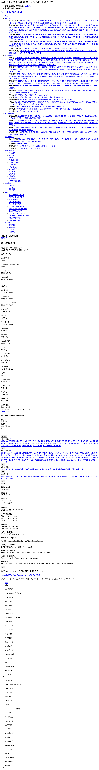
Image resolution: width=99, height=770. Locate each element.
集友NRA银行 (32, 92)
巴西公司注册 (45, 34)
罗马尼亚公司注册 (82, 30)
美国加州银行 (68, 67)
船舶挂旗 (12, 176)
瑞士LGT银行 (71, 86)
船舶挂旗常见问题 (15, 218)
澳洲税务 (83, 132)
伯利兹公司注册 (19, 37)
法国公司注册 (24, 27)
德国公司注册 (27, 30)
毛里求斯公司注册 (74, 41)
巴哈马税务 (73, 127)
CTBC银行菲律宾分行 (24, 109)
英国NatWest (48, 106)
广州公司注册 (72, 48)
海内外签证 (12, 178)
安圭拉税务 (56, 127)
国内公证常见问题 (15, 199)
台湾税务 (20, 118)
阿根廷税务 (48, 127)
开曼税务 (17, 134)
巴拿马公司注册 (52, 37)
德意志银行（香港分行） (41, 62)
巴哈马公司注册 (30, 37)
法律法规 (12, 190)
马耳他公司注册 (14, 27)
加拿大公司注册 (84, 37)
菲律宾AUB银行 (37, 109)
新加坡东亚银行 (75, 76)
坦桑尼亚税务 (26, 132)
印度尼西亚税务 (46, 116)
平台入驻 (12, 158)
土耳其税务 (59, 120)
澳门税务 (33, 118)
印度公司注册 (26, 20)
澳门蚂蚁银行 (84, 83)
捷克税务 (36, 120)
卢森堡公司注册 (68, 25)
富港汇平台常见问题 (15, 220)
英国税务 (17, 123)
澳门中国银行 (51, 81)
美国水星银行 (13, 69)
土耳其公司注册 (79, 25)
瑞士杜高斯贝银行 (50, 86)
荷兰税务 (91, 120)
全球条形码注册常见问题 (17, 213)
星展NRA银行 (33, 90)
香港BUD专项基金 (80, 139)
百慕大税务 (81, 127)
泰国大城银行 (19, 97)
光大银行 (18, 102)
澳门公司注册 (61, 23)
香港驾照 (12, 171)
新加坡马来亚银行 (45, 74)
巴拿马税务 (89, 127)
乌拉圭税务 (24, 134)
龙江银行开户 (42, 104)
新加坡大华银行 (68, 74)
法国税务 (85, 120)
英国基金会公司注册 (87, 51)
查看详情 (28, 6)
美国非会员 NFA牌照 (48, 146)
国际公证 (12, 155)
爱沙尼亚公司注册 (60, 30)
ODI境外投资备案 (15, 181)
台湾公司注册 (42, 23)
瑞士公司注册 (18, 30)
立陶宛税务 (43, 120)
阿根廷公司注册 (65, 34)
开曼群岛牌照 (35, 148)
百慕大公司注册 (41, 37)
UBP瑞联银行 (80, 86)
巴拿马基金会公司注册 (43, 51)
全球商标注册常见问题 (16, 206)
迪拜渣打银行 (29, 95)
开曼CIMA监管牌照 (23, 148)
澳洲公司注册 (26, 44)
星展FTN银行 (91, 90)
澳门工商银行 (19, 81)
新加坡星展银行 (79, 74)
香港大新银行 (55, 60)
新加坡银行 (34, 76)
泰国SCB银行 (48, 97)
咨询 (6, 583)
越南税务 (88, 116)
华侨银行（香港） (66, 60)
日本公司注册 (32, 23)
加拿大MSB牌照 (36, 139)
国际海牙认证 (13, 167)
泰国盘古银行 (39, 97)
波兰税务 (75, 123)
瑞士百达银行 (90, 86)
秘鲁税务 (28, 127)
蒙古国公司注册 (36, 20)
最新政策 (12, 188)
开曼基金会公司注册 (58, 51)
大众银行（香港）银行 (16, 65)
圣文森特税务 (19, 127)
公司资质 (12, 230)
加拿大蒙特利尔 (22, 111)
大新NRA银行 (63, 90)
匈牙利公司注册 (38, 30)
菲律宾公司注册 (57, 20)
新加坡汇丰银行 (33, 74)
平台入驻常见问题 (15, 204)
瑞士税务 (54, 123)
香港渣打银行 (87, 60)
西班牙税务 (40, 123)
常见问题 (8, 192)
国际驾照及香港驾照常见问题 (19, 216)
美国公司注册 (56, 446)
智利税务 (41, 127)
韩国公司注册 (51, 23)
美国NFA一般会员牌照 (32, 146)
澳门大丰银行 (55, 83)
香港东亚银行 (45, 60)
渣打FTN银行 (82, 90)
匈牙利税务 (68, 123)
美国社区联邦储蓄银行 (50, 69)
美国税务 (30, 130)
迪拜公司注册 (85, 41)
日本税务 (13, 118)
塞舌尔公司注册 (50, 41)
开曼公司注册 (75, 34)
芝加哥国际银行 (58, 106)
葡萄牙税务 (28, 120)
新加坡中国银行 (21, 79)
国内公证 (12, 153)
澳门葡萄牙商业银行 (83, 81)
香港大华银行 (41, 65)
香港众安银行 (82, 62)
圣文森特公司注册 (24, 34)
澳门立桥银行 (29, 81)
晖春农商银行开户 (20, 104)
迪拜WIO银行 (19, 95)
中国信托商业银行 (30, 65)
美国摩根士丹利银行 (35, 69)
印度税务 (29, 116)
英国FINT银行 (20, 106)
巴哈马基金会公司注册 (33, 53)
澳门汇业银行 (65, 83)
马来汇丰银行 (22, 99)
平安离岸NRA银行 (44, 102)
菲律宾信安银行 (76, 109)
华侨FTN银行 (22, 92)
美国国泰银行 (51, 67)
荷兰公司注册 (34, 27)
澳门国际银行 (61, 81)
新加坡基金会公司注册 (27, 51)
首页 (6, 16)
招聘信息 (12, 232)
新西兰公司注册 (15, 44)
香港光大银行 (35, 58)
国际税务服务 (9, 113)
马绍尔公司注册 (48, 44)
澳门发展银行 (45, 83)
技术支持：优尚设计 (35, 575)
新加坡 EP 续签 (14, 162)
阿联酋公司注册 (61, 41)
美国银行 (60, 67)
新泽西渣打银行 (76, 69)
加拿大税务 (22, 130)
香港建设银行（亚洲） (23, 58)
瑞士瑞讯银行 (39, 86)
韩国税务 (27, 118)
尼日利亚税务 (35, 132)
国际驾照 (12, 174)
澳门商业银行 (74, 83)
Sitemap (3, 575)
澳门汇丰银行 (71, 81)
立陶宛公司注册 (57, 25)
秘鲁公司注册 (35, 34)
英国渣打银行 (29, 106)
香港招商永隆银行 (66, 58)
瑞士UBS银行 (61, 86)
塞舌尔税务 (44, 132)
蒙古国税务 (37, 116)
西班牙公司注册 (87, 27)
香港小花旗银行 (55, 62)
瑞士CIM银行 (29, 86)
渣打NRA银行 (53, 90)
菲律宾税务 (56, 116)
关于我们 (8, 223)
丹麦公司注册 (71, 30)
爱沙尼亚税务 (83, 123)
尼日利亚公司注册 (38, 41)
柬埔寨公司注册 (22, 23)
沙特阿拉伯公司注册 (61, 44)
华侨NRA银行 (23, 90)
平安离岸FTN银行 (57, 102)
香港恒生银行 (26, 60)
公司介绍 (12, 225)
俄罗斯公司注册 (65, 27)
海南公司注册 (53, 48)
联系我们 (12, 227)
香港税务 (40, 118)
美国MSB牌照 (20, 146)
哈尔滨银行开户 (32, 104)
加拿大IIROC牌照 (24, 139)
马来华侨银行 (32, 99)
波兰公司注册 (48, 30)
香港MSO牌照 (59, 139)
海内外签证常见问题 (15, 211)
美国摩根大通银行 (40, 67)
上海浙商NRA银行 (82, 102)
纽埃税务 (76, 132)
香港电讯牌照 (69, 139)
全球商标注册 (13, 160)
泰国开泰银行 (29, 97)
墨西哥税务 (14, 130)
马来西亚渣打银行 (53, 99)
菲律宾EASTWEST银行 (51, 109)
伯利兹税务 (64, 127)
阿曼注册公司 (16, 46)
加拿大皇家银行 (33, 111)
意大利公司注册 (76, 27)
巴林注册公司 (72, 44)
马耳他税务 (77, 120)
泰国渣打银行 (58, 97)
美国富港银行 (19, 67)
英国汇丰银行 (39, 106)
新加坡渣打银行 (57, 74)
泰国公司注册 (67, 20)
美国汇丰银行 (16, 72)
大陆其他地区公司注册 (29, 48)
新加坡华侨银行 (22, 74)
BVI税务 (17, 469)
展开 (3, 448)
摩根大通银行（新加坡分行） (48, 76)
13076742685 (5, 411)
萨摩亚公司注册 (36, 44)
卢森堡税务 (51, 120)
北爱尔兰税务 (19, 120)
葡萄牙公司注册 (36, 25)
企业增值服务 (9, 151)
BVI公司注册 (62, 37)
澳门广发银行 (16, 83)
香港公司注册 (71, 23)
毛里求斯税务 (61, 132)
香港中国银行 (45, 58)
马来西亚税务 (71, 116)
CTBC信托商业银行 (90, 67)
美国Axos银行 (23, 69)
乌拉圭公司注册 (86, 34)
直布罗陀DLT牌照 (21, 144)
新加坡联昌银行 (90, 74)
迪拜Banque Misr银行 (41, 95)
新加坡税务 (80, 116)
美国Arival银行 (78, 67)
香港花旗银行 (77, 60)
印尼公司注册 (46, 20)
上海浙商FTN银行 (70, 102)
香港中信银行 (77, 58)
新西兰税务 (22, 116)
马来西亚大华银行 (66, 99)
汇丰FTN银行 (13, 92)
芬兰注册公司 (16, 32)
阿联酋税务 (52, 132)
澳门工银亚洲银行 (40, 81)
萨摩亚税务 (90, 132)
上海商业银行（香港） (69, 62)
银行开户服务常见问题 (16, 197)
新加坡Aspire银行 (24, 76)
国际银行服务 (9, 55)
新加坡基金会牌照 (48, 139)
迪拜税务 (70, 132)
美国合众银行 (86, 69)
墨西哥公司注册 (73, 37)
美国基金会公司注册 (73, 51)
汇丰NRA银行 (43, 90)
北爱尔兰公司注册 (24, 25)
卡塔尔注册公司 (83, 44)
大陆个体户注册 (42, 48)
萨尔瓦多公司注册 (16, 39)
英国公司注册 (55, 27)
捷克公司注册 (46, 25)
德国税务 (61, 123)
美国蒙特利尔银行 (64, 69)
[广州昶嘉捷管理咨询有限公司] (11, 12)
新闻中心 (8, 183)
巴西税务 (34, 127)
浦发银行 (25, 102)
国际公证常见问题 (15, 202)
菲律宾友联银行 (65, 109)
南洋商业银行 (36, 60)
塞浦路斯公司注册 (91, 25)
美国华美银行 (29, 67)
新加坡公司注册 (90, 20)
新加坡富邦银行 (64, 76)
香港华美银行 (91, 62)
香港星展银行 (16, 60)
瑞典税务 (47, 123)
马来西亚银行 (42, 99)
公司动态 (12, 185)
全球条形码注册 (14, 169)
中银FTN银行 (32, 102)
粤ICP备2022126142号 (20, 575)
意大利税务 (32, 123)
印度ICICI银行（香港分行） (23, 62)
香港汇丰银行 (87, 58)
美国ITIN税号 (13, 164)
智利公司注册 (55, 34)
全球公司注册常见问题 (16, 195)
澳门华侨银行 (26, 83)
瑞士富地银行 (19, 86)
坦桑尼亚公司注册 (26, 41)
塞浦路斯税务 (68, 120)
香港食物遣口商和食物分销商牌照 (29, 141)
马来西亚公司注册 (79, 20)
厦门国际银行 (72, 90)
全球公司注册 (9, 18)
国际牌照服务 (9, 137)
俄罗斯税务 (24, 123)
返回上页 (4, 238)
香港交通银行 (55, 58)
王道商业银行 (51, 65)
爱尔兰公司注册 (44, 27)
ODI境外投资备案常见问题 (18, 209)
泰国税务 (63, 116)
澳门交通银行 (36, 83)
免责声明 (9, 575)
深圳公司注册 (62, 48)
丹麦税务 (92, 123)
